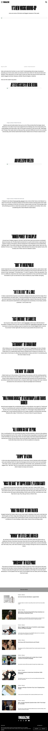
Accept (36, 728)
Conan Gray (33, 348)
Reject (43, 728)
